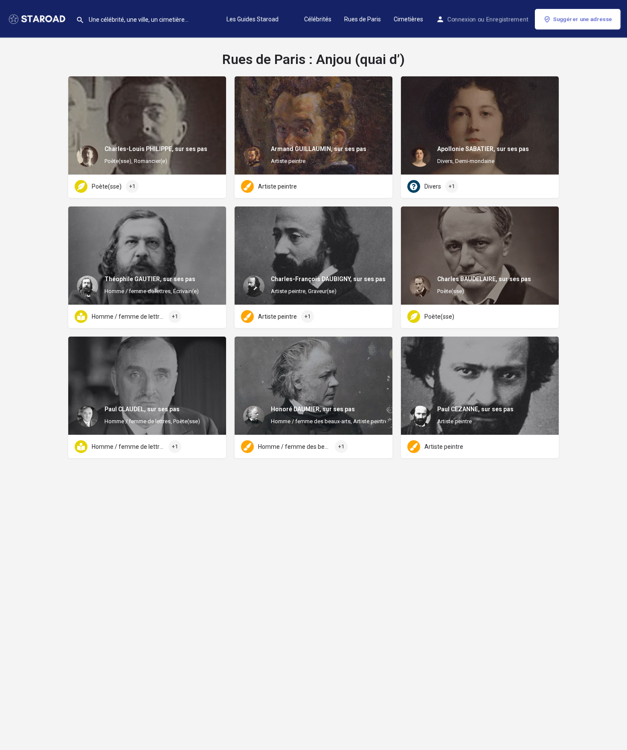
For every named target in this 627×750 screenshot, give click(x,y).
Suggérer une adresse (582, 19)
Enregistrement (507, 19)
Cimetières (408, 19)
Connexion (461, 19)
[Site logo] (38, 18)
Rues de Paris (362, 19)
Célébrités (317, 19)
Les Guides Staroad (252, 19)
